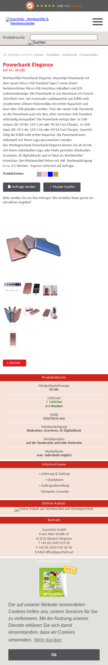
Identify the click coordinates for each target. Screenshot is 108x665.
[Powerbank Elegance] (32, 277)
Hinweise (76, 5)
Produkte (53, 55)
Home (39, 55)
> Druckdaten (54, 480)
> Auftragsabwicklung (54, 485)
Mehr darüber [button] (48, 639)
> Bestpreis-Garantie (54, 492)
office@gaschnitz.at (59, 552)
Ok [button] (54, 654)
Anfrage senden (23, 187)
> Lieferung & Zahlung (54, 474)
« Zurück (13, 363)
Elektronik (70, 55)
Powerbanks (89, 55)
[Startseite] (33, 23)
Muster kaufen (63, 187)
